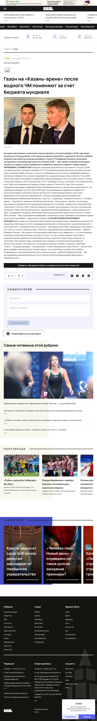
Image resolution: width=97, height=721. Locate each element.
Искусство (69, 627)
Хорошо (87, 716)
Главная (7, 49)
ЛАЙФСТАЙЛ (14, 520)
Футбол (37, 612)
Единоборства (87, 26)
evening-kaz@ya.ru (16, 672)
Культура (7, 634)
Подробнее (70, 716)
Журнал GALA (72, 606)
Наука (6, 638)
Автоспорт (38, 26)
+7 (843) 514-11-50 (18, 669)
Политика (7, 623)
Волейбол (12, 26)
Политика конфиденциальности (16, 697)
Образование (9, 642)
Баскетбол (25, 26)
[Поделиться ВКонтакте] (71, 275)
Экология (7, 646)
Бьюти (67, 616)
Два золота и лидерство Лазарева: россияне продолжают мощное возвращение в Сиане (43, 410)
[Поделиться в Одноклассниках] (77, 275)
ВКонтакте (69, 669)
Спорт (15, 49)
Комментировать (18, 323)
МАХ (67, 687)
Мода (67, 612)
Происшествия (10, 631)
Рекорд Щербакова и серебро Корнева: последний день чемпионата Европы (58, 484)
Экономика (8, 627)
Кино (67, 623)
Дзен (67, 680)
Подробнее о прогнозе (11, 38)
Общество (8, 616)
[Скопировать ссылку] (88, 275)
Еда (66, 631)
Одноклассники (71, 684)
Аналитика (8, 649)
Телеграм (69, 676)
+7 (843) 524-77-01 (49, 669)
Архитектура (70, 634)
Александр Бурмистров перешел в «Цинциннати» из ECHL (19, 16)
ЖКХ (5, 619)
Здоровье (69, 619)
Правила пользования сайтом (15, 693)
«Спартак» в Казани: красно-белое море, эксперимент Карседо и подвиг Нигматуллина (43, 420)
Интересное (39, 642)
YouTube (68, 672)
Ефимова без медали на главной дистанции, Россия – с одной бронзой (40, 403)
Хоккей (37, 616)
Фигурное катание (54, 26)
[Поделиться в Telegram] (83, 275)
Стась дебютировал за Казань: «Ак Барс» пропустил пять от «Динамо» (35, 429)
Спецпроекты (70, 638)
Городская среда (10, 612)
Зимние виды (72, 26)
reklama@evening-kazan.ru (50, 672)
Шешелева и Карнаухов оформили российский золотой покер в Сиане (61, 16)
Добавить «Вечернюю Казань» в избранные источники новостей (48, 265)
